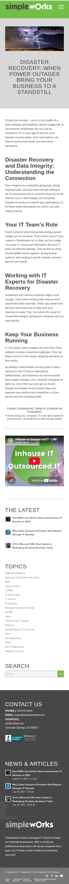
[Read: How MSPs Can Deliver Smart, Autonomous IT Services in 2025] (8, 519)
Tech (7, 633)
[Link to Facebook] (51, 875)
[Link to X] (47, 875)
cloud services (12, 586)
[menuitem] (59, 7)
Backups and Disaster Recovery (22, 577)
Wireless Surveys (14, 651)
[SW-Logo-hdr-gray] (28, 7)
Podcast (9, 625)
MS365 (9, 612)
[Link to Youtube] (61, 875)
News (8, 616)
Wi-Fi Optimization (14, 646)
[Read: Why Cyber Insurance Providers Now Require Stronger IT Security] (8, 532)
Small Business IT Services (19, 629)
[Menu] (59, 7)
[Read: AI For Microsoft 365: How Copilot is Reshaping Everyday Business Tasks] (8, 545)
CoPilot (9, 590)
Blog (7, 581)
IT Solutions (11, 603)
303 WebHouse (53, 872)
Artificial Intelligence (15, 573)
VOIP (8, 642)
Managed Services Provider (19, 607)
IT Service (10, 599)
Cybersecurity (12, 594)
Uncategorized (12, 638)
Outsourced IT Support (17, 620)
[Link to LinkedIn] (56, 875)
